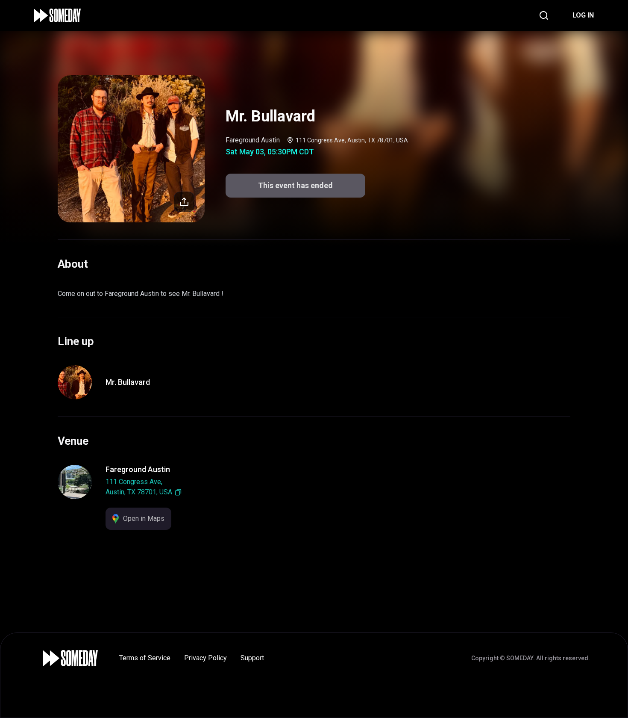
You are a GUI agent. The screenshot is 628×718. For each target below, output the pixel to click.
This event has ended (295, 185)
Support (252, 658)
